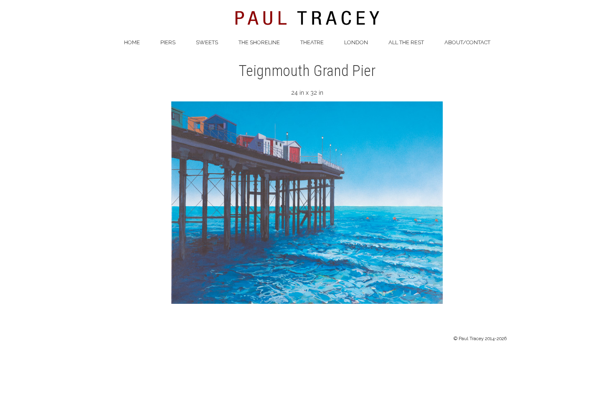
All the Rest (406, 42)
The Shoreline (259, 42)
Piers (167, 42)
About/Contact (467, 42)
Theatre (312, 42)
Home (132, 42)
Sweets (207, 42)
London (356, 42)
